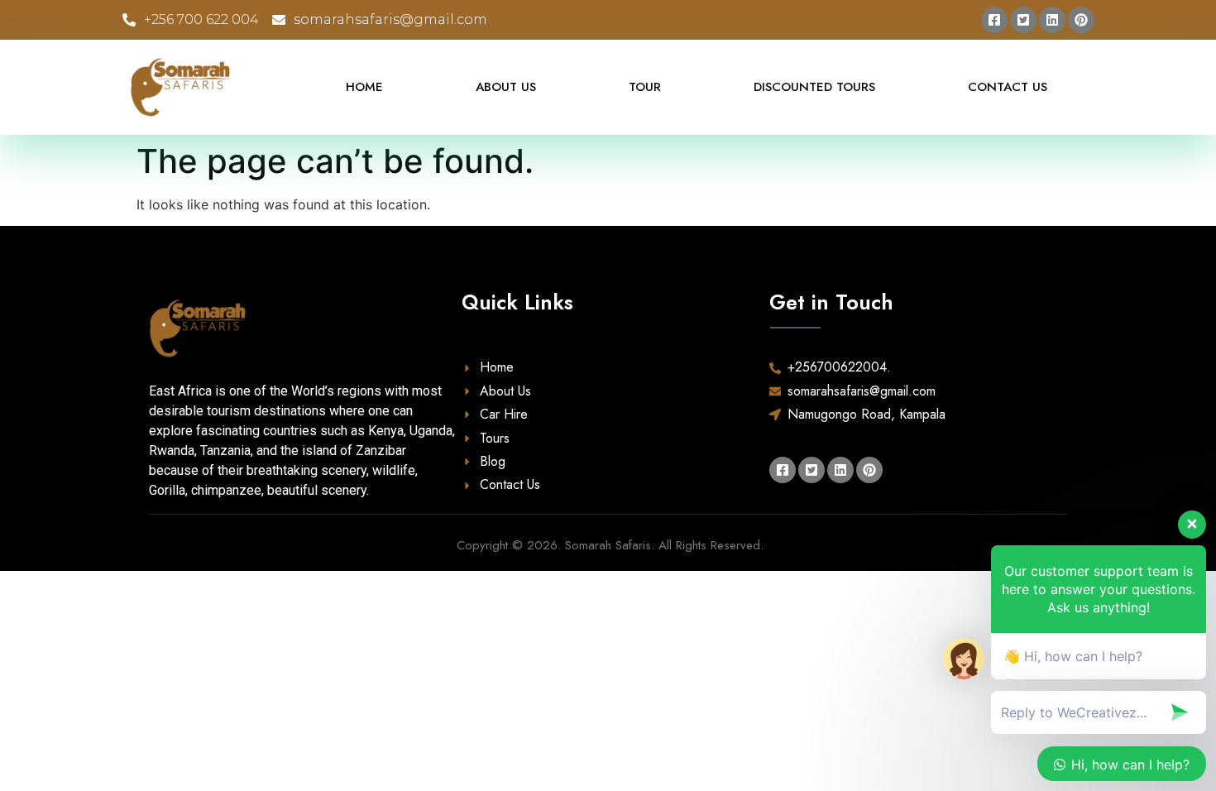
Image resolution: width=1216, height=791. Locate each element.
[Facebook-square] (994, 20)
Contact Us (1007, 87)
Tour (645, 87)
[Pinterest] (1081, 20)
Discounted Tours (814, 87)
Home (364, 87)
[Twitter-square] (1023, 20)
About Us (506, 87)
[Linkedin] (1052, 20)
